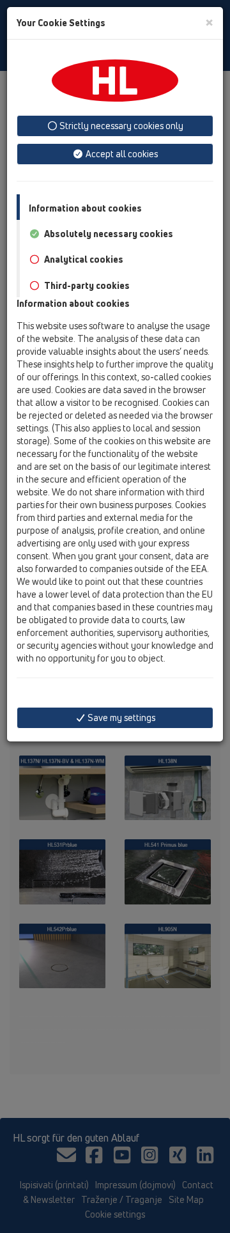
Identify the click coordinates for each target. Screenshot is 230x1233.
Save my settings (120, 717)
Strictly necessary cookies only (120, 126)
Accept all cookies (121, 154)
